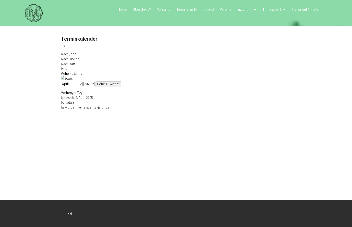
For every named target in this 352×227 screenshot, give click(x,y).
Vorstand (164, 9)
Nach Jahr (68, 54)
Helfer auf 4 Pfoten (306, 9)
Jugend (208, 9)
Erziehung (244, 9)
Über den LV (142, 9)
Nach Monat (70, 59)
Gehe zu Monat (72, 74)
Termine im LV (187, 9)
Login (70, 213)
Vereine (225, 9)
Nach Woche (70, 64)
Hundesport (272, 9)
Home (122, 9)
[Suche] (68, 78)
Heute (65, 69)
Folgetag (67, 102)
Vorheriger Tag (71, 93)
